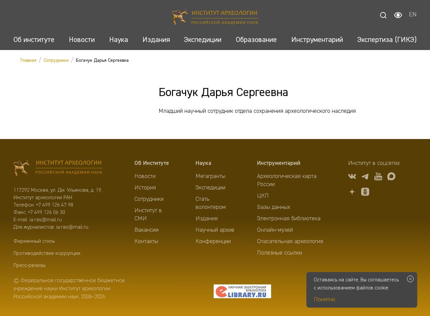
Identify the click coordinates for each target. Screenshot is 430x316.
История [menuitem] (145, 188)
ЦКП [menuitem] (263, 196)
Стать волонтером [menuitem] (211, 203)
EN (413, 15)
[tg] (365, 177)
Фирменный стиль (34, 241)
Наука (203, 163)
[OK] (365, 193)
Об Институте (151, 163)
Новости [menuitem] (145, 176)
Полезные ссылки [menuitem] (279, 253)
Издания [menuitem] (207, 219)
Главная (28, 60)
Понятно (324, 300)
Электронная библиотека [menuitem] (288, 219)
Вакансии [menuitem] (146, 230)
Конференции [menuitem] (213, 241)
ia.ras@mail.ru (46, 220)
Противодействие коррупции (46, 253)
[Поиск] (383, 15)
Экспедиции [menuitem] (210, 188)
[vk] (352, 177)
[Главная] (215, 17)
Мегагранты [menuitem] (210, 176)
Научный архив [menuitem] (215, 230)
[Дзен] (352, 193)
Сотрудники (56, 60)
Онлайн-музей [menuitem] (275, 230)
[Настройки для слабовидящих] (398, 15)
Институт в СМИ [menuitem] (148, 215)
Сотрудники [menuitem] (149, 199)
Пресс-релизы (29, 265)
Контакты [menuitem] (146, 241)
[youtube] (378, 177)
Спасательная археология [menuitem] (290, 241)
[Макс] (391, 177)
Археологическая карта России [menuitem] (286, 180)
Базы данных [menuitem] (273, 207)
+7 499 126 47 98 (54, 205)
